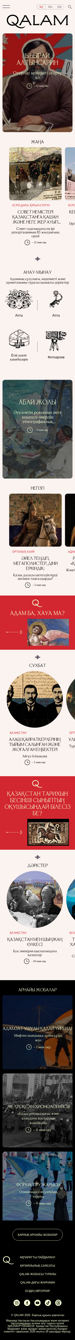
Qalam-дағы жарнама (37, 1282)
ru (50, 7)
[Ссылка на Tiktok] (48, 1305)
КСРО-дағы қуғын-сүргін (31, 205)
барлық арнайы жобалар (38, 1234)
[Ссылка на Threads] (58, 1305)
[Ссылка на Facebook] (27, 1305)
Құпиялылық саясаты (37, 1265)
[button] (6, 7)
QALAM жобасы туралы (37, 1274)
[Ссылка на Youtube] (37, 1305)
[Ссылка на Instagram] (17, 1305)
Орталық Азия (23, 551)
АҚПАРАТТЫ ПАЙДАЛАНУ (37, 1257)
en (59, 7)
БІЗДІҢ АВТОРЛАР (37, 1290)
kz (41, 7)
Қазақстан (18, 732)
